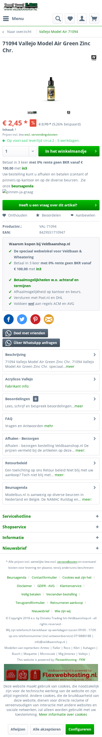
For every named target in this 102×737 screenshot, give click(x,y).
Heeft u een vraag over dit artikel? (48, 205)
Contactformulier (44, 577)
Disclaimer (24, 586)
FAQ (8, 418)
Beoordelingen (17, 398)
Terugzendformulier (30, 602)
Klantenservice (70, 586)
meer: (80, 450)
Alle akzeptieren (47, 729)
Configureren (80, 729)
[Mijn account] (82, 19)
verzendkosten (67, 562)
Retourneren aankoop (66, 602)
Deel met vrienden (29, 333)
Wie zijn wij (63, 611)
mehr (48, 425)
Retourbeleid (16, 463)
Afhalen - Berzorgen (22, 438)
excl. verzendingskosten (41, 134)
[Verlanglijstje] (70, 19)
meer (70, 366)
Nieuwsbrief (40, 611)
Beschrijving (15, 354)
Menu (18, 18)
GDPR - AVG (45, 586)
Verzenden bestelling (61, 594)
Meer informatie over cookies (63, 714)
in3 (24, 168)
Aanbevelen (85, 215)
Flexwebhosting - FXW (70, 660)
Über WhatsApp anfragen (35, 342)
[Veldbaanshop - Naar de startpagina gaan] (21, 6)
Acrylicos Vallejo (19, 379)
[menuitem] (13, 19)
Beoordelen (51, 215)
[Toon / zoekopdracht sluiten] (58, 19)
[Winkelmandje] (94, 19)
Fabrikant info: (17, 386)
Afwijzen (18, 729)
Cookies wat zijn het (77, 577)
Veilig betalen (31, 594)
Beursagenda (16, 487)
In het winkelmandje (65, 151)
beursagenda (22, 186)
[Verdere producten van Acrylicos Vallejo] (94, 58)
